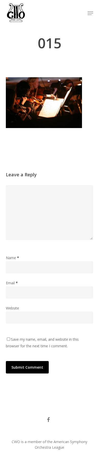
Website (12, 308)
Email (12, 282)
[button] (90, 13)
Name (12, 257)
